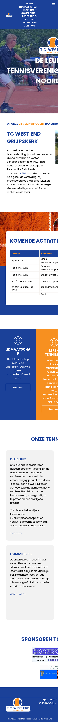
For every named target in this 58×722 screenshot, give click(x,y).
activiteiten (25, 173)
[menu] (54, 4)
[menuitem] (29, 3)
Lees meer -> (18, 533)
